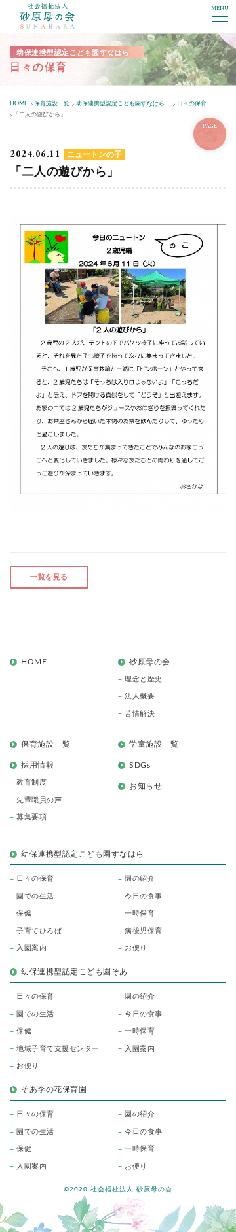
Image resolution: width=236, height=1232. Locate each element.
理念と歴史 (144, 679)
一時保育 (140, 913)
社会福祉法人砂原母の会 (47, 16)
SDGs (139, 765)
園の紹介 (140, 878)
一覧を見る (49, 577)
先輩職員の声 (39, 800)
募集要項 (31, 817)
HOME (34, 662)
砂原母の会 (149, 662)
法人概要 (140, 696)
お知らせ (145, 786)
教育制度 (31, 782)
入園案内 (31, 947)
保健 (23, 913)
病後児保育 (144, 930)
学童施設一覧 (153, 744)
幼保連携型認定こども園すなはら (86, 854)
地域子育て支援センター (58, 1048)
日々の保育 (35, 878)
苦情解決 (140, 713)
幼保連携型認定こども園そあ (74, 972)
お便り (136, 947)
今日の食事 (144, 896)
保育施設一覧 (45, 744)
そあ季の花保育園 (54, 1089)
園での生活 (35, 896)
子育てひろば (39, 930)
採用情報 (37, 765)
